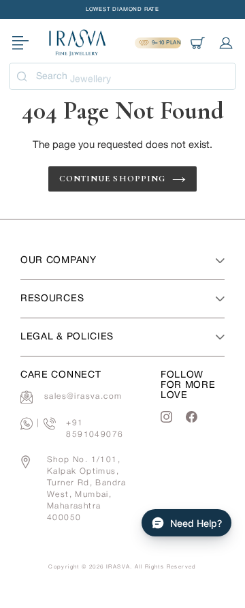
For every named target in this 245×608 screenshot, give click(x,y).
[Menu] (20, 43)
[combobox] (122, 76)
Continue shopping (112, 178)
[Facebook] (191, 417)
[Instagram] (166, 417)
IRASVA (118, 567)
